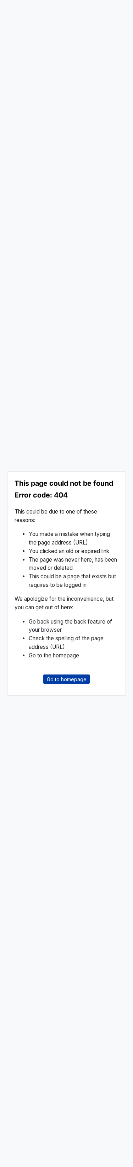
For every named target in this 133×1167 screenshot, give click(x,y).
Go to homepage (67, 679)
